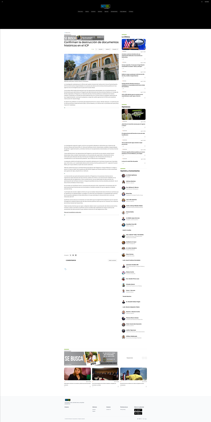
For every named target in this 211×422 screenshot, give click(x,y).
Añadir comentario (112, 260)
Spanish (94, 409)
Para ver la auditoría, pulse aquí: (72, 212)
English (93, 411)
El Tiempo (131, 11)
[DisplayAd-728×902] (91, 37)
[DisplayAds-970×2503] (90, 358)
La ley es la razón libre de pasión (130, 161)
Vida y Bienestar (123, 11)
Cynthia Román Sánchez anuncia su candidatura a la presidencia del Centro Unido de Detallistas (133, 85)
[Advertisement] (105, 21)
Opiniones (100, 11)
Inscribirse (207, 1)
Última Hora (80, 11)
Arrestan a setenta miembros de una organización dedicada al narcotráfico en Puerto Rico (132, 55)
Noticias (87, 11)
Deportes (106, 11)
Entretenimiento (114, 11)
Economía (93, 11)
